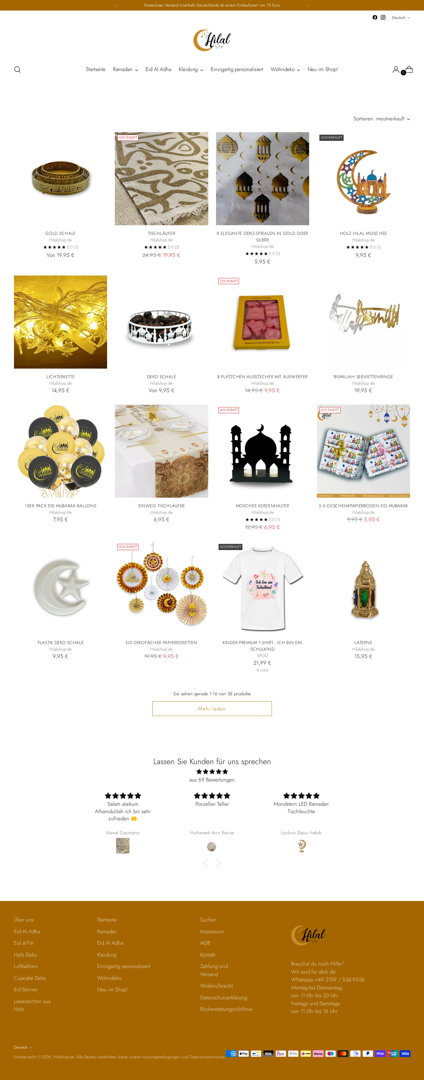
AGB (205, 943)
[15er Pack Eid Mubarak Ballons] (60, 451)
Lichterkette (60, 377)
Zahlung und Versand (214, 970)
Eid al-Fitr (24, 943)
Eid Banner (26, 989)
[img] (212, 772)
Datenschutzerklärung (223, 997)
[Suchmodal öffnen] (17, 69)
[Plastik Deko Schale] (60, 587)
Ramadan (107, 931)
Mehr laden (212, 708)
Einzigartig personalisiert (123, 966)
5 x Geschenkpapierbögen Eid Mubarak (363, 506)
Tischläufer (161, 233)
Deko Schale (161, 377)
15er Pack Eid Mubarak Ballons (60, 506)
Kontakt (207, 954)
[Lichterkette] (60, 322)
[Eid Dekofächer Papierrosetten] (161, 587)
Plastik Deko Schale (60, 642)
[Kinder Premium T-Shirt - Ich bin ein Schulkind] (262, 587)
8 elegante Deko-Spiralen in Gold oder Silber (262, 236)
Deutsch (399, 17)
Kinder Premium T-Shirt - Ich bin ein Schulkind (262, 645)
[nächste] (307, 5)
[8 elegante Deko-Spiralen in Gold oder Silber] (262, 178)
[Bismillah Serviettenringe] (363, 322)
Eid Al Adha (27, 931)
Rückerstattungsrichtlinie (226, 1009)
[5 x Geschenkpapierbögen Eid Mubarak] (363, 451)
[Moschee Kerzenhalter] (262, 451)
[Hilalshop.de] (212, 40)
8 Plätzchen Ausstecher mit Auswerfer (262, 377)
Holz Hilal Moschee (363, 233)
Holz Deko (25, 954)
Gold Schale (60, 233)
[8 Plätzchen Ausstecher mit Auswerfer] (262, 322)
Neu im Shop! (112, 989)
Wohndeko (109, 978)
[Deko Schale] (161, 322)
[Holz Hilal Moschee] (363, 178)
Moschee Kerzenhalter (262, 506)
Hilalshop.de (63, 1057)
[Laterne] (363, 587)
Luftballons (26, 966)
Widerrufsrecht (216, 985)
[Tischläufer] (161, 178)
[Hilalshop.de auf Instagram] (383, 17)
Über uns (24, 919)
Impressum (212, 931)
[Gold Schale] (60, 178)
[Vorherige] (117, 5)
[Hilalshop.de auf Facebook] (375, 17)
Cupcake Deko (30, 978)
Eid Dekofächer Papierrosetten (161, 642)
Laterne (363, 642)
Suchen (208, 919)
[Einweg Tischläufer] (161, 451)
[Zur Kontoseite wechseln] (393, 69)
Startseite (107, 919)
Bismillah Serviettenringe (363, 377)
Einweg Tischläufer (161, 506)
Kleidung (106, 954)
